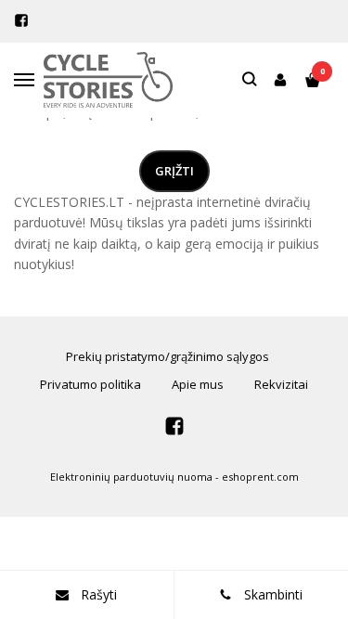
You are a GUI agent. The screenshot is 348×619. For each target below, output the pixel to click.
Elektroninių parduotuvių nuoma (131, 477)
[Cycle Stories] (108, 80)
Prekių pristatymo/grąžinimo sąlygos (167, 356)
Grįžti (174, 170)
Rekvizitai (281, 384)
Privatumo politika (90, 384)
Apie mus (198, 384)
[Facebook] (21, 20)
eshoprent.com (260, 477)
